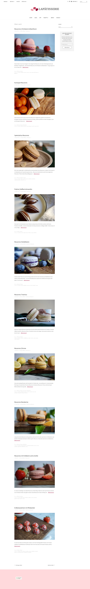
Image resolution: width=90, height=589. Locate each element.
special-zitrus (25, 390)
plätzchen (30, 178)
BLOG (36, 17)
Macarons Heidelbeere (21, 242)
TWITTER (73, 1)
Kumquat (30, 126)
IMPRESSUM (24, 1)
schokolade (34, 232)
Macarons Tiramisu (20, 295)
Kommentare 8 (29, 191)
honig (27, 126)
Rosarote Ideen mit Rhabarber (23, 552)
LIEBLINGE (5, 1)
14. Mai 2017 (16, 509)
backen (19, 72)
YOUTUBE (75, 1)
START (30, 17)
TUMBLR (77, 1)
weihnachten (22, 179)
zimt (25, 179)
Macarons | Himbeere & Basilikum (25, 29)
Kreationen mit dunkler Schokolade (28, 445)
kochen (27, 232)
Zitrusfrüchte (25, 124)
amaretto (19, 232)
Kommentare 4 (29, 84)
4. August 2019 (16, 31)
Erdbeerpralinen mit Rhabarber (24, 508)
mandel (31, 391)
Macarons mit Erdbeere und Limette (26, 456)
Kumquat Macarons (20, 83)
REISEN (58, 17)
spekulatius (33, 178)
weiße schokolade (16, 339)
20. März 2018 (16, 296)
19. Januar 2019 (16, 84)
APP (40, 17)
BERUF (52, 17)
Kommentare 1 (29, 137)
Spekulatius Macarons (21, 135)
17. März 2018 (16, 350)
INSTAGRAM (70, 1)
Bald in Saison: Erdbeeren (24, 497)
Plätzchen (22, 177)
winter (38, 126)
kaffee (25, 232)
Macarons (18, 71)
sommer (33, 72)
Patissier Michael (23, 31)
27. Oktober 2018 (16, 191)
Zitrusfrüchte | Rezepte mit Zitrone (22, 392)
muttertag (36, 551)
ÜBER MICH (12, 1)
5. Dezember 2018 (17, 137)
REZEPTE (46, 17)
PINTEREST (71, 1)
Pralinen (18, 231)
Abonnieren (67, 47)
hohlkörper (33, 551)
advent (19, 178)
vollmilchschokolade (17, 179)
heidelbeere (25, 285)
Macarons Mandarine (21, 402)
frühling (30, 497)
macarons (28, 72)
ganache (25, 72)
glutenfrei (15, 498)
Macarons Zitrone (20, 348)
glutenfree (35, 497)
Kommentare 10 (28, 350)
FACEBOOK (68, 1)
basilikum (22, 72)
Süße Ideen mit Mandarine (21, 446)
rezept (30, 72)
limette (18, 498)
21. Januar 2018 (16, 404)
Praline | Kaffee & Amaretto (23, 189)
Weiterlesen (25, 67)
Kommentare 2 (28, 31)
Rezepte (22, 71)
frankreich (22, 126)
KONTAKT (18, 1)
